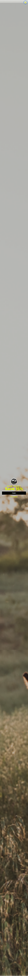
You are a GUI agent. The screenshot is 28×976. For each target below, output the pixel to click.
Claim (14, 493)
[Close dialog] (25, 2)
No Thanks (14, 497)
